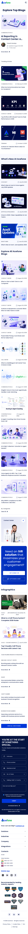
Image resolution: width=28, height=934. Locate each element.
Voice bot (4, 182)
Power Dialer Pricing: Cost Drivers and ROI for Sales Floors (12, 337)
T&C (19, 811)
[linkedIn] (14, 914)
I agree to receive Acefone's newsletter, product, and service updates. (15, 795)
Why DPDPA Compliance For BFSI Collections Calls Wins (11, 501)
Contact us (19, 826)
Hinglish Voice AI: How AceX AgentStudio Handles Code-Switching (14, 391)
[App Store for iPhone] (3, 875)
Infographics (12, 613)
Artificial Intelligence (7, 212)
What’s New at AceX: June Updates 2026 (14, 245)
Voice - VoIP (3, 613)
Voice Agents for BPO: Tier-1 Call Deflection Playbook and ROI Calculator (13, 474)
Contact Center (6, 114)
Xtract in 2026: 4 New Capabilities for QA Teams (14, 216)
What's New (4, 241)
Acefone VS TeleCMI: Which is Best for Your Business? (13, 148)
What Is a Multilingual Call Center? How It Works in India (13, 364)
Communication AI (6, 32)
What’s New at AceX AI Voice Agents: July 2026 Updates (12, 186)
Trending (4, 143)
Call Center (4, 359)
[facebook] (9, 914)
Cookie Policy (16, 924)
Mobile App (5, 871)
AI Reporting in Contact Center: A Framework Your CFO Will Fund (12, 38)
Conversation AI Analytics (6, 415)
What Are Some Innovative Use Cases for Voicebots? (13, 88)
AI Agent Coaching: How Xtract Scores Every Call (13, 420)
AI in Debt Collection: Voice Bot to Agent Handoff (13, 447)
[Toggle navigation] (25, 2)
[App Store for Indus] (15, 875)
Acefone (10, 920)
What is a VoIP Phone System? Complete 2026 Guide (13, 619)
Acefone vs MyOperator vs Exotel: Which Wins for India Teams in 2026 (13, 309)
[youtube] (18, 914)
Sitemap (15, 927)
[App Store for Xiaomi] (11, 875)
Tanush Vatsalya (11, 43)
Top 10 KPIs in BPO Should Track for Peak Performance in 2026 (13, 118)
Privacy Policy (6, 924)
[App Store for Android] (7, 875)
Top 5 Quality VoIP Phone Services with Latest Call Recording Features (11, 647)
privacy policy (11, 811)
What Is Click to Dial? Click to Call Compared (11, 282)
